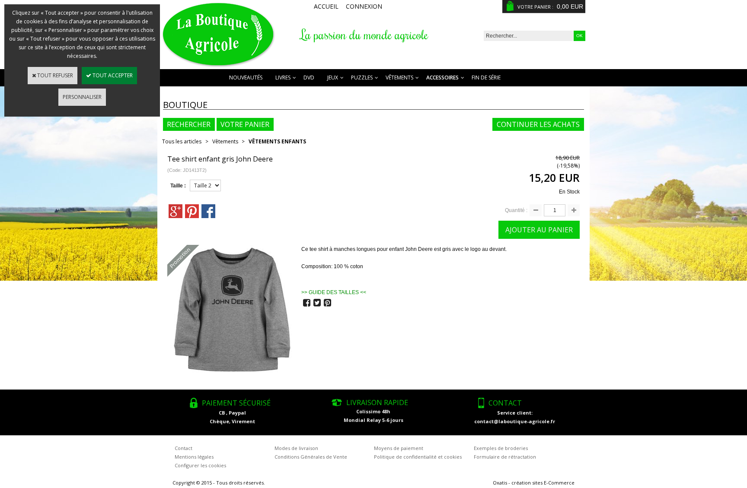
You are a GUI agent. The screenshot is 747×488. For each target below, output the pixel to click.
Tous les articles (181, 141)
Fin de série (486, 77)
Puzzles (362, 77)
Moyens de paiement (398, 448)
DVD (308, 77)
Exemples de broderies (501, 448)
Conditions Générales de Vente (311, 456)
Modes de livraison (296, 448)
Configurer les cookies (200, 465)
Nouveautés (245, 77)
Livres (282, 77)
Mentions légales (194, 456)
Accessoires (442, 77)
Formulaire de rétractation (505, 456)
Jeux (332, 77)
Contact (183, 448)
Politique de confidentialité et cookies (418, 456)
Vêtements (399, 77)
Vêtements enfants (277, 141)
